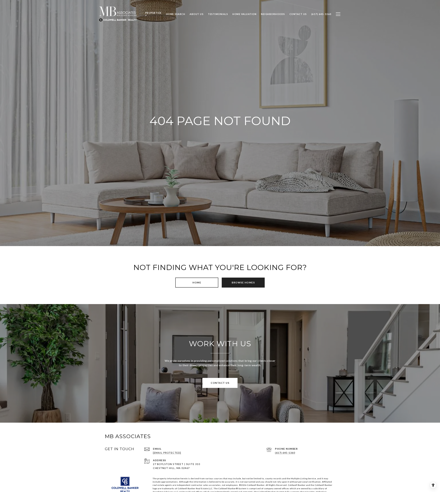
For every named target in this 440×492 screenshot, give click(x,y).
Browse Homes (243, 282)
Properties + (153, 14)
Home (196, 282)
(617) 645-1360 (285, 452)
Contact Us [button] (220, 382)
